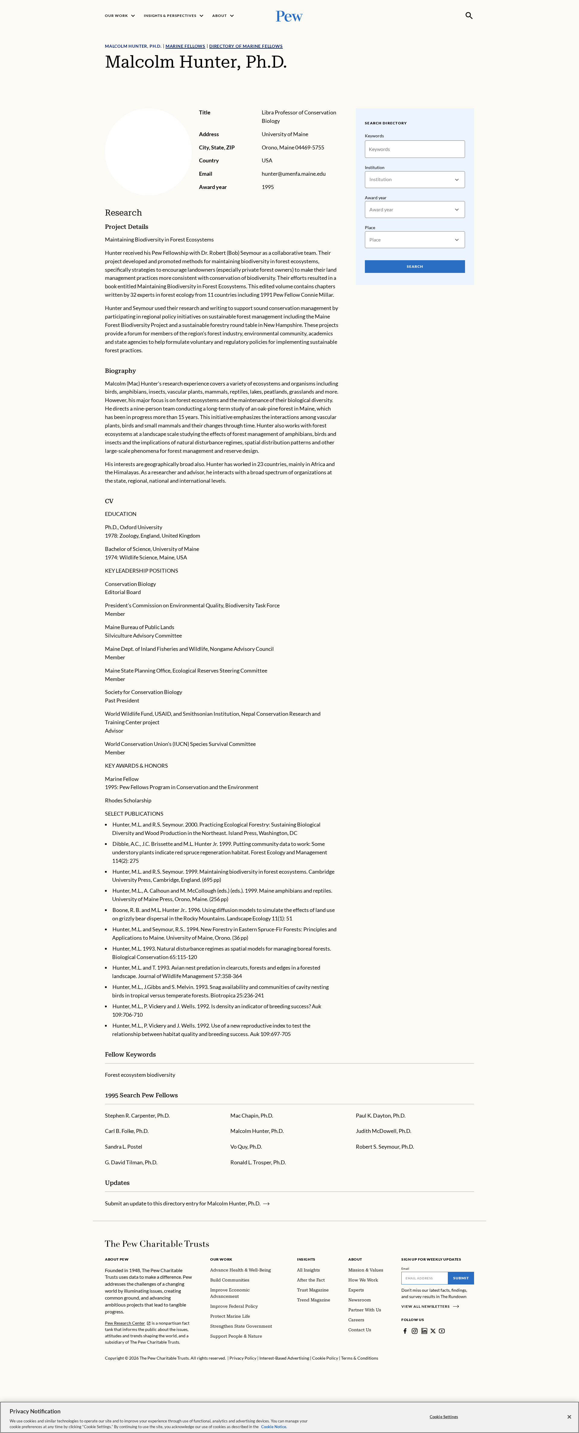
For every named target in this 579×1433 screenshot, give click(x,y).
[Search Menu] (469, 16)
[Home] (157, 1243)
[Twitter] (433, 1331)
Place (370, 227)
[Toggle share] (470, 104)
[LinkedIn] (424, 1331)
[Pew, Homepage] (289, 15)
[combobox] (369, 179)
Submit (461, 1278)
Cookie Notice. (274, 1426)
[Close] (569, 1417)
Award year (376, 197)
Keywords (374, 135)
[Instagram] (414, 1331)
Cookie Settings (444, 1416)
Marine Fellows (185, 46)
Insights (306, 1259)
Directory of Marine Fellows (246, 46)
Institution (374, 167)
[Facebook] (405, 1331)
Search (415, 266)
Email (405, 1268)
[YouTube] (441, 1331)
